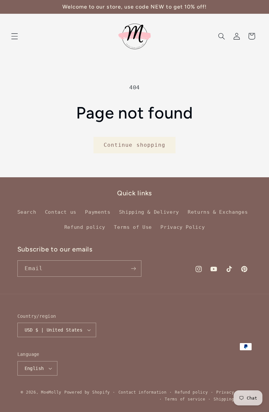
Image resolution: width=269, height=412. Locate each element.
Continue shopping (134, 145)
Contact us (60, 212)
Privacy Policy (182, 227)
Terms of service (185, 399)
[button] (14, 36)
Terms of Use (133, 227)
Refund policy (84, 227)
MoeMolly (51, 392)
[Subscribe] (133, 268)
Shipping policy (233, 399)
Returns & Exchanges (218, 212)
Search (26, 212)
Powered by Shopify (87, 392)
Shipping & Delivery (149, 212)
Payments (97, 212)
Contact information (142, 392)
